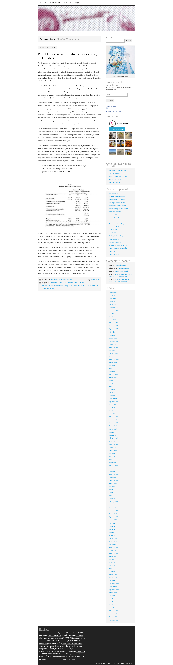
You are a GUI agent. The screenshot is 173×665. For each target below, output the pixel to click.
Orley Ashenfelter (70, 285)
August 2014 (113, 450)
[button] (112, 135)
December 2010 (113, 580)
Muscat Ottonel (66, 643)
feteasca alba (42, 641)
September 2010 (114, 590)
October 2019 (113, 344)
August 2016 (113, 405)
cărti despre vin (113, 193)
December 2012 (113, 508)
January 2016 (113, 420)
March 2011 (112, 571)
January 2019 (113, 356)
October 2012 (113, 514)
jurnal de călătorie (114, 215)
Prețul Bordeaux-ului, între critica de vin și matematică (68, 55)
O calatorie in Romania (121, 271)
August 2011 (113, 556)
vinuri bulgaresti (44, 651)
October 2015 (113, 426)
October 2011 (113, 550)
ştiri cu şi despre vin (115, 242)
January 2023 (113, 305)
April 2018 (112, 368)
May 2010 (112, 602)
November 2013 (114, 474)
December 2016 (113, 396)
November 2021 (114, 326)
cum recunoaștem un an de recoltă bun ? (64, 282)
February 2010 (113, 611)
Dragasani (76, 638)
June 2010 (112, 599)
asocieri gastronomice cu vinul (47, 633)
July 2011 (112, 559)
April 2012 (112, 532)
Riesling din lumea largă (116, 236)
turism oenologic (68, 649)
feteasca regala (65, 641)
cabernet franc (72, 633)
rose (80, 646)
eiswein (83, 638)
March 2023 (112, 302)
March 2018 (112, 371)
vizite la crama (69, 659)
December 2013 (113, 471)
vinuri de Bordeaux (92, 285)
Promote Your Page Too (113, 111)
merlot (58, 643)
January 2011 (113, 577)
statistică (81, 285)
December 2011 (113, 544)
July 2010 (112, 596)
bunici (65, 632)
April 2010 (112, 605)
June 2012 (112, 526)
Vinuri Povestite (111, 106)
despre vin (67, 637)
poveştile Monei (113, 233)
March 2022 (112, 320)
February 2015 (113, 438)
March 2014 (112, 462)
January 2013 (113, 505)
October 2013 (113, 477)
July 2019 (112, 350)
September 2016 (114, 402)
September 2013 (114, 480)
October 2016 (113, 399)
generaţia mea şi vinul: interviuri (118, 209)
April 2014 (112, 459)
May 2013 (112, 493)
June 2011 (112, 562)
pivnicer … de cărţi (114, 227)
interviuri (51, 643)
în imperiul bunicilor (115, 212)
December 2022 (113, 308)
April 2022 (112, 317)
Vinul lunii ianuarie (114, 182)
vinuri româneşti (114, 254)
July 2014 (112, 453)
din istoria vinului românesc (117, 199)
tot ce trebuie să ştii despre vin (62, 279)
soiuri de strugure (114, 239)
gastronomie (75, 640)
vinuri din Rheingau (66, 654)
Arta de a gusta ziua (115, 179)
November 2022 (114, 311)
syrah (49, 649)
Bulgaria (59, 633)
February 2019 (113, 353)
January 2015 (113, 441)
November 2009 (114, 620)
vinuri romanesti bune (66, 656)
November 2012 (114, 511)
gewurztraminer (43, 643)
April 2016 (112, 411)
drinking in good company (117, 202)
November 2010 (114, 584)
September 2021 (114, 329)
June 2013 (112, 490)
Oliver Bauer (75, 643)
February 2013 (113, 502)
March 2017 (112, 389)
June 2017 (112, 380)
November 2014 (114, 444)
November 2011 (114, 547)
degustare (59, 638)
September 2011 (114, 553)
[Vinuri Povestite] (107, 109)
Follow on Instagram (117, 129)
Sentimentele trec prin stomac (117, 170)
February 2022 (113, 323)
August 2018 (113, 362)
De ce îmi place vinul (115, 173)
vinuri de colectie (48, 288)
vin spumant (78, 649)
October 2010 (113, 587)
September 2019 (114, 347)
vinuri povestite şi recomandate (118, 248)
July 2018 (112, 365)
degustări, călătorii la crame (117, 196)
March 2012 (112, 535)
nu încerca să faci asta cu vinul (118, 221)
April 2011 (112, 568)
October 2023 (113, 299)
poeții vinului (113, 230)
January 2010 (113, 614)
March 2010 (112, 608)
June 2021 (112, 335)
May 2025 (112, 295)
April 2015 (112, 432)
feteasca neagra (54, 640)
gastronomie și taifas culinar (117, 206)
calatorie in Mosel (54, 635)
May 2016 (112, 408)
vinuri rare (112, 251)
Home (43, 3)
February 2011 (113, 574)
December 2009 (113, 617)
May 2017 (112, 383)
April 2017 (112, 386)
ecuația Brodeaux (57, 285)
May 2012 (112, 529)
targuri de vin (57, 648)
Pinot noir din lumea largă (116, 224)
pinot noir (55, 646)
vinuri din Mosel (54, 653)
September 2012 (114, 517)
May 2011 (112, 565)
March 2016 (112, 414)
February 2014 (113, 465)
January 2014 (113, 468)
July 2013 (112, 486)
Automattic (130, 663)
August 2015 (113, 429)
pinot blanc (46, 646)
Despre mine (72, 3)
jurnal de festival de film (116, 218)
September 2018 (114, 359)
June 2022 (112, 314)
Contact (55, 3)
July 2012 (112, 523)
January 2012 (113, 541)
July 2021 (112, 332)
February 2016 (113, 417)
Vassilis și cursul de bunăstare (118, 176)
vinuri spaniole (58, 660)
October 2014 (113, 447)
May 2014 (112, 456)
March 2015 (112, 435)
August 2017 (113, 377)
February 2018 (113, 374)
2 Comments (95, 279)
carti (63, 635)
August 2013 (113, 483)
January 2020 (113, 338)
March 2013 (112, 499)
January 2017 (113, 392)
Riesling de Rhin (70, 646)
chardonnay (70, 635)
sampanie (43, 648)
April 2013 (112, 496)
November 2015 (114, 423)
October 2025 (113, 292)
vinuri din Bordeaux (69, 651)
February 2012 (113, 538)
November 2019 (114, 341)
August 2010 (113, 593)
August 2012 (113, 520)
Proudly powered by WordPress (104, 663)
